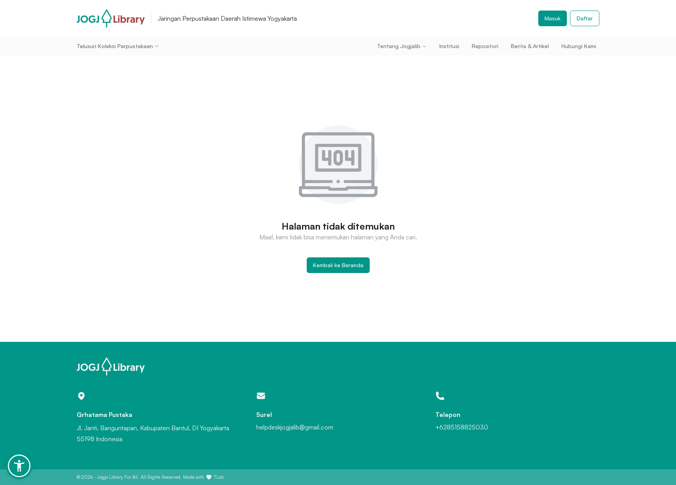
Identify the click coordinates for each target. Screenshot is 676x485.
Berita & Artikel (530, 46)
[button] (19, 465)
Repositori (485, 46)
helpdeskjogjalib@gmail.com (294, 427)
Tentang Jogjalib (399, 46)
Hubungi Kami (578, 46)
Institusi (449, 46)
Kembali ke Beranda (338, 265)
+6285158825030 (461, 427)
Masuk (553, 18)
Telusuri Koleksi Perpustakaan (115, 46)
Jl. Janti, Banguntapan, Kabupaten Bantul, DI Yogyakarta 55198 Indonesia (153, 433)
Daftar (585, 18)
